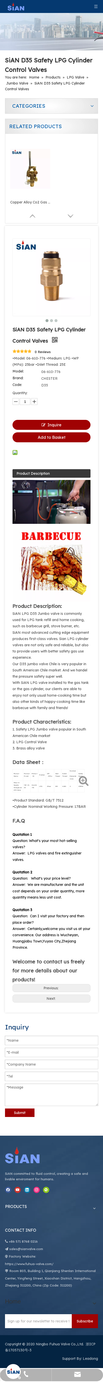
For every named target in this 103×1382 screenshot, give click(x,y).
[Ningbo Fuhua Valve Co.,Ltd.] (27, 1155)
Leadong (90, 1358)
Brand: (18, 378)
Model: (18, 371)
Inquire (55, 424)
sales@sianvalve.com (26, 1249)
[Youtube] (17, 1190)
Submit (20, 1112)
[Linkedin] (27, 1190)
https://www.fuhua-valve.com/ (29, 1264)
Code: (17, 384)
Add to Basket (52, 437)
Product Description (33, 473)
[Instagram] (37, 1190)
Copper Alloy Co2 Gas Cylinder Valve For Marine (30, 202)
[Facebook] (8, 1190)
